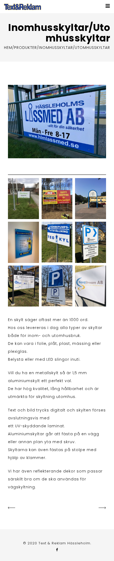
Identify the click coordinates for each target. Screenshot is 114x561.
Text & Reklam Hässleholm (64, 543)
